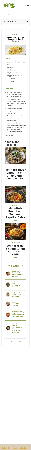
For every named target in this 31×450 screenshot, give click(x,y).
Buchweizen (15, 167)
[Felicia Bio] (12, 5)
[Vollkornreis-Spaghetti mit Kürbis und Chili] (15, 231)
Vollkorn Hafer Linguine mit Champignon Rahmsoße (15, 174)
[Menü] (28, 5)
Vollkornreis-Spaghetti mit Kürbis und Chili (15, 250)
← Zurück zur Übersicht (7, 15)
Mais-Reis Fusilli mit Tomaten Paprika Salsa (15, 213)
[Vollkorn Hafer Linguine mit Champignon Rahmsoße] (15, 155)
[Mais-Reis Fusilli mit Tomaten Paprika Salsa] (15, 194)
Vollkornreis (15, 243)
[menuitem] (24, 5)
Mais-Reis (15, 205)
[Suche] (24, 5)
